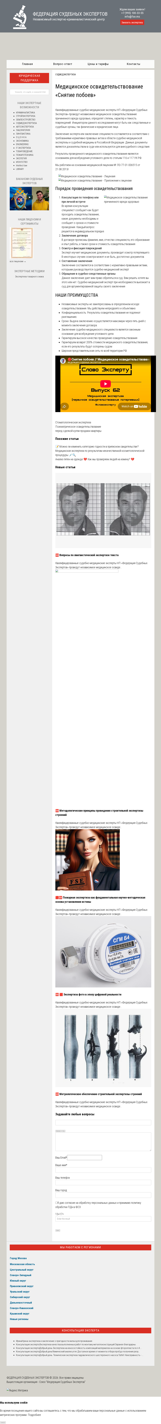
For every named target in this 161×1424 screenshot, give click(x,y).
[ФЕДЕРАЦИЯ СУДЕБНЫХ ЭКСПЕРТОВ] (17, 28)
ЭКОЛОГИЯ (21, 158)
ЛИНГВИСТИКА (23, 133)
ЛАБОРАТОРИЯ (23, 130)
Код (63, 1130)
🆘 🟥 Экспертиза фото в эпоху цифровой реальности (88, 994)
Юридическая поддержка (29, 78)
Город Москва (18, 1258)
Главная (27, 64)
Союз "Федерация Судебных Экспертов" (62, 1382)
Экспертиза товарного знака (29, 276)
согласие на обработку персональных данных (91, 1202)
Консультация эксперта (80, 1330)
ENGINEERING (22, 144)
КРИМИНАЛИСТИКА (25, 112)
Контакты (133, 64)
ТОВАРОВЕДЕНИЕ (24, 151)
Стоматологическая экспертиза (73, 422)
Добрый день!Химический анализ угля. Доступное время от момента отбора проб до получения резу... (89, 1351)
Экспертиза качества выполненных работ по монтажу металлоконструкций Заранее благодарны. (87, 1344)
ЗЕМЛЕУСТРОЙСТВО (25, 119)
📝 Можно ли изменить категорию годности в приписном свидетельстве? (97, 446)
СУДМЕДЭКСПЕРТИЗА (65, 74)
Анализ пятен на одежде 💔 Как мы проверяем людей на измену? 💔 (94, 459)
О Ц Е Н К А (21, 137)
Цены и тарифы (98, 64)
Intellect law (21, 165)
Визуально (58, 1130)
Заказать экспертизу (132, 22)
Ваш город (61, 1190)
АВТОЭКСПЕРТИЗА (25, 126)
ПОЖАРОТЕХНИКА (24, 155)
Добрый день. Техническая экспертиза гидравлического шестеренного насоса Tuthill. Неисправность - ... (91, 1355)
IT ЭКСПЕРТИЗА (23, 148)
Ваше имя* (61, 1165)
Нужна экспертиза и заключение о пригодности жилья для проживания (57, 1341)
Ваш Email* (61, 1157)
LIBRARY (20, 169)
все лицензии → (18, 261)
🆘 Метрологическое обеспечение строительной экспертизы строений (98, 1094)
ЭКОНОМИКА (22, 140)
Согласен (3, 1422)
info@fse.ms (132, 16)
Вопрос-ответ (62, 64)
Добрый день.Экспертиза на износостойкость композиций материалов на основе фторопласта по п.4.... (90, 1348)
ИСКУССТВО (22, 162)
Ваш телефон (62, 1177)
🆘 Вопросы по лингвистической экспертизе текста (87, 555)
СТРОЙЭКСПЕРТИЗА (25, 116)
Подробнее (34, 1414)
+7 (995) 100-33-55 (132, 13)
